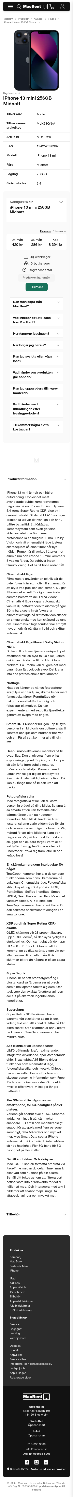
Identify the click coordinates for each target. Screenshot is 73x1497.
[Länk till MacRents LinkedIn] (46, 1462)
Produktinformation (21, 479)
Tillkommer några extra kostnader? (31, 427)
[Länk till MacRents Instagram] (36, 1462)
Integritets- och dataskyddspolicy (31, 1363)
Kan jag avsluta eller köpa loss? (32, 358)
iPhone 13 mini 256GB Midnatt (20, 22)
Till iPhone (36, 286)
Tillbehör (13, 1214)
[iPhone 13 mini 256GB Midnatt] (36, 60)
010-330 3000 (37, 1444)
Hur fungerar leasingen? (31, 333)
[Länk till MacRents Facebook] (27, 1462)
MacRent (8, 18)
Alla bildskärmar (20, 1305)
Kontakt (14, 1350)
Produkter (23, 18)
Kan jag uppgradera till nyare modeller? (35, 390)
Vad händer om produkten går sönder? (33, 374)
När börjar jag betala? (29, 345)
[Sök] (19, 6)
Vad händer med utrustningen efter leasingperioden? (26, 408)
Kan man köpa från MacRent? (27, 304)
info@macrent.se (36, 1449)
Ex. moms (45, 231)
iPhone (52, 18)
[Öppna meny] (10, 6)
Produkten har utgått (36, 277)
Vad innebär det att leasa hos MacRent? (32, 320)
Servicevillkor (18, 1359)
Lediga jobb (17, 1368)
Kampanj (38, 18)
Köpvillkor (16, 1354)
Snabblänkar (18, 1317)
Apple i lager (18, 1372)
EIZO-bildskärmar (21, 1310)
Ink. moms (60, 231)
